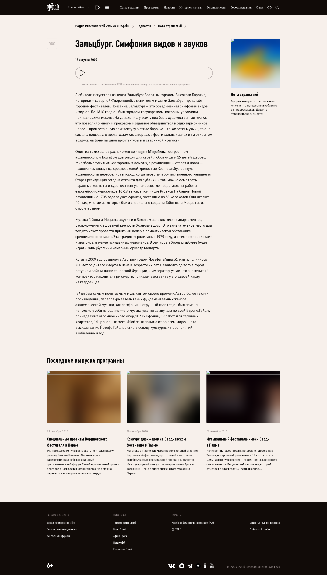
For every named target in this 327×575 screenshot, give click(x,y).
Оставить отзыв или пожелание (265, 522)
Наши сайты (76, 7)
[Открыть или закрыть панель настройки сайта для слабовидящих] (269, 7)
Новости (169, 7)
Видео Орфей (119, 529)
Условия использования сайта (61, 522)
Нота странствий (170, 26)
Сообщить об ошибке (260, 529)
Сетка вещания (129, 7)
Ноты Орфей (119, 542)
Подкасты (144, 26)
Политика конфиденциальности (62, 529)
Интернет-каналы (190, 7)
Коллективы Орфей (122, 549)
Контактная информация (59, 536)
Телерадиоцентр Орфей (124, 522)
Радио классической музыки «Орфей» (102, 26)
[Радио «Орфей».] (97, 7)
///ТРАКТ (176, 529)
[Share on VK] (52, 44)
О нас (259, 7)
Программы (151, 7)
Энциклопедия (216, 7)
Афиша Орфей (120, 536)
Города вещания (241, 7)
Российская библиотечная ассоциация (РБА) (193, 522)
